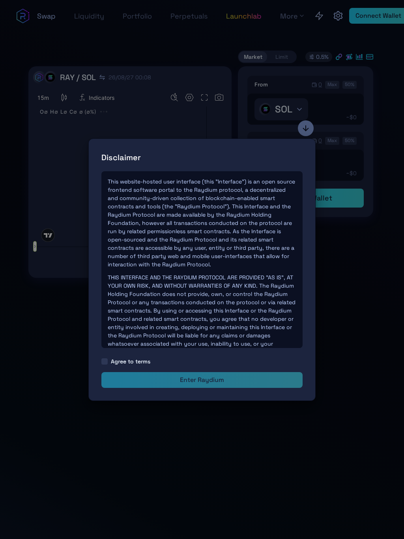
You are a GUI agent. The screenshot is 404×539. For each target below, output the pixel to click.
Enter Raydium (202, 380)
